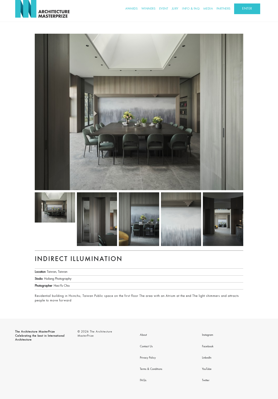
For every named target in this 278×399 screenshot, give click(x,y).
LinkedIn (206, 357)
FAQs (143, 380)
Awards (131, 8)
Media (208, 8)
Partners (224, 8)
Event (163, 8)
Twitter (205, 380)
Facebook (207, 346)
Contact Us (146, 346)
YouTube (207, 369)
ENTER (247, 8)
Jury (175, 8)
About (143, 335)
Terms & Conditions (151, 369)
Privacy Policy (148, 357)
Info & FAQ (191, 8)
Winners (148, 8)
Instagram (207, 335)
